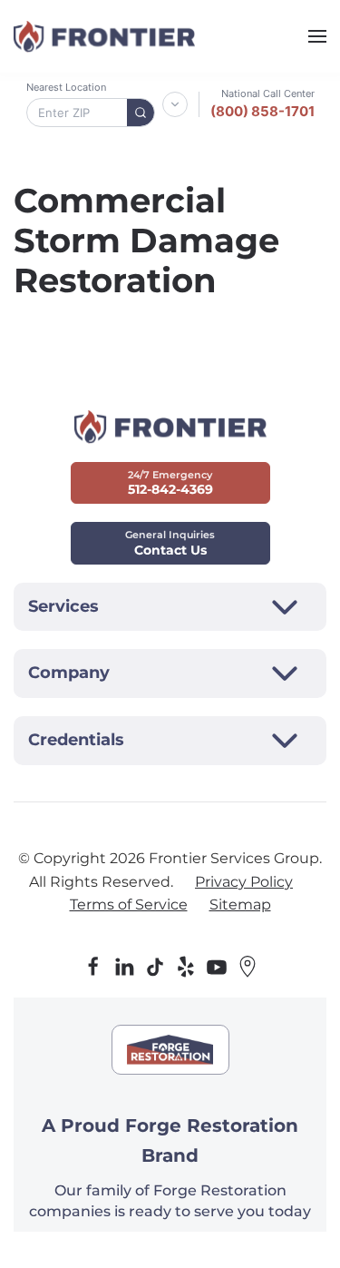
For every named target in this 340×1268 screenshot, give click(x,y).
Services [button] (63, 606)
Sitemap (240, 904)
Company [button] (69, 673)
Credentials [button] (76, 740)
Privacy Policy (244, 881)
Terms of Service (129, 904)
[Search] (140, 112)
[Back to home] (104, 36)
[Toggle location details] (175, 104)
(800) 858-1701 (262, 111)
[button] (317, 36)
